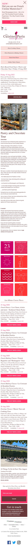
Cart (2, 29)
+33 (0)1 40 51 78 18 (14, 42)
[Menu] (25, 28)
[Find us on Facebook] (9, 542)
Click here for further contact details (11, 514)
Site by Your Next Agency (14, 535)
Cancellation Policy (14, 524)
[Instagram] (19, 542)
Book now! (14, 22)
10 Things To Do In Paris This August (14, 469)
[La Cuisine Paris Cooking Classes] (14, 36)
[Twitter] (14, 542)
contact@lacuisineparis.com (14, 43)
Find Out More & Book (14, 325)
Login (5, 29)
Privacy (14, 526)
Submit (14, 498)
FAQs (5, 524)
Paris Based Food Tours (9, 67)
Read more (5, 480)
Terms (22, 524)
